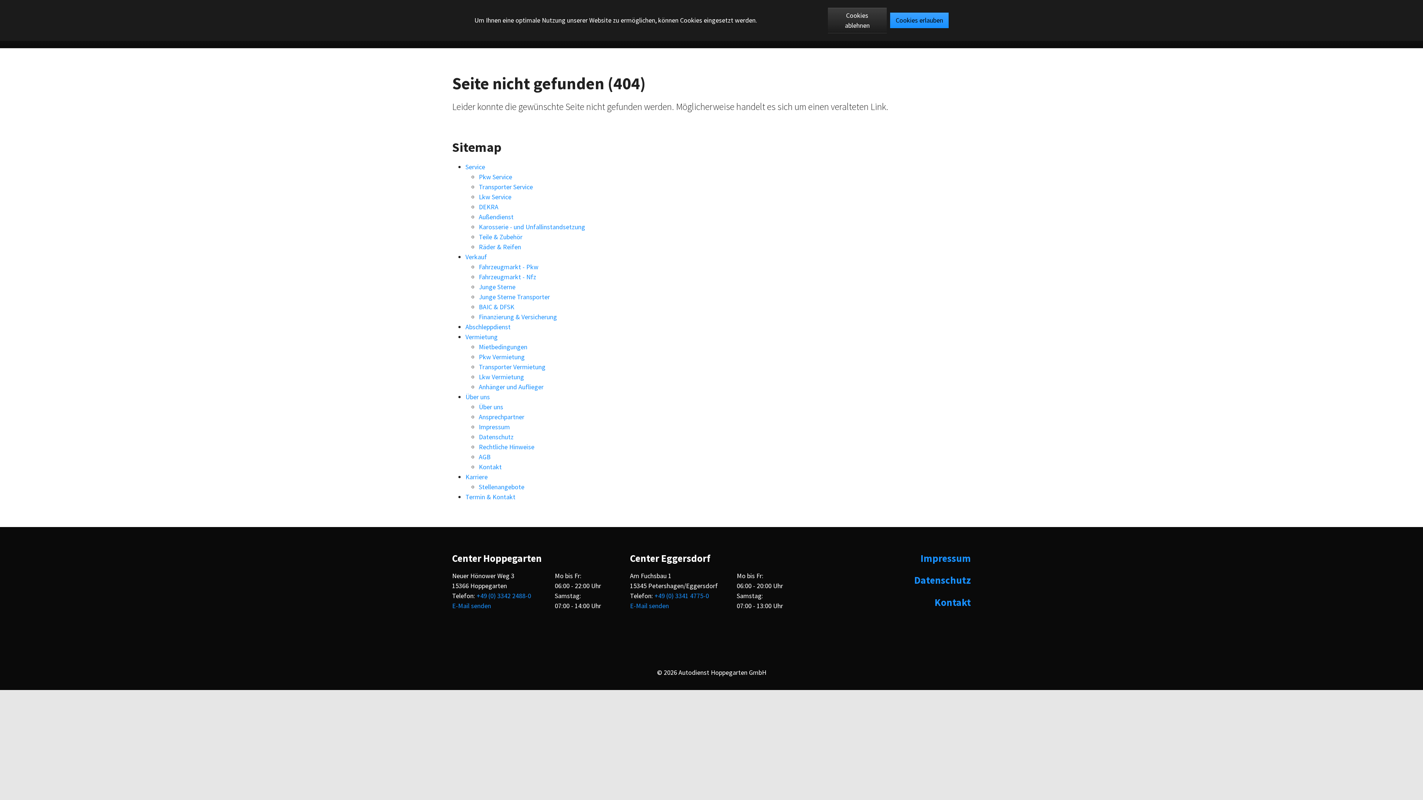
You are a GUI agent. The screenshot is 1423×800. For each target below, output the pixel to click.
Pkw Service (495, 177)
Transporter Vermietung (512, 367)
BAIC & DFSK (496, 307)
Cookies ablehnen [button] (857, 20)
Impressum (494, 427)
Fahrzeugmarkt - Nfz (507, 277)
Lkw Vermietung (501, 377)
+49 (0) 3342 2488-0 (504, 595)
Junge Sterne (497, 287)
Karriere (476, 477)
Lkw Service (495, 197)
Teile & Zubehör (501, 237)
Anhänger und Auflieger (511, 387)
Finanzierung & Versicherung (518, 317)
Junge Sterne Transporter (514, 297)
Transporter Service (506, 187)
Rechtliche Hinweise (506, 447)
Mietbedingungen (503, 347)
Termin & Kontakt (490, 497)
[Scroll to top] (1411, 788)
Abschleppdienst (488, 327)
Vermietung (481, 337)
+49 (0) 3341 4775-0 (681, 595)
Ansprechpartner (501, 417)
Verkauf (476, 257)
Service (475, 167)
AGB (485, 457)
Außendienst (496, 217)
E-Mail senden (471, 605)
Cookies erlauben (919, 20)
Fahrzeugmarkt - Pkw (508, 267)
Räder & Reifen (500, 247)
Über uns (477, 397)
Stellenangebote (501, 487)
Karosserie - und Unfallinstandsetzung (532, 227)
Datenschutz (496, 437)
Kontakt (490, 467)
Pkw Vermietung (502, 357)
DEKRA (488, 207)
